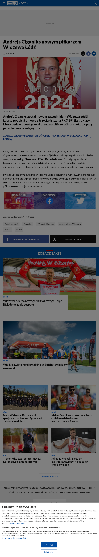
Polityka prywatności (17, 523)
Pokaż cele (48, 552)
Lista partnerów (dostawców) (14, 538)
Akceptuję (48, 545)
